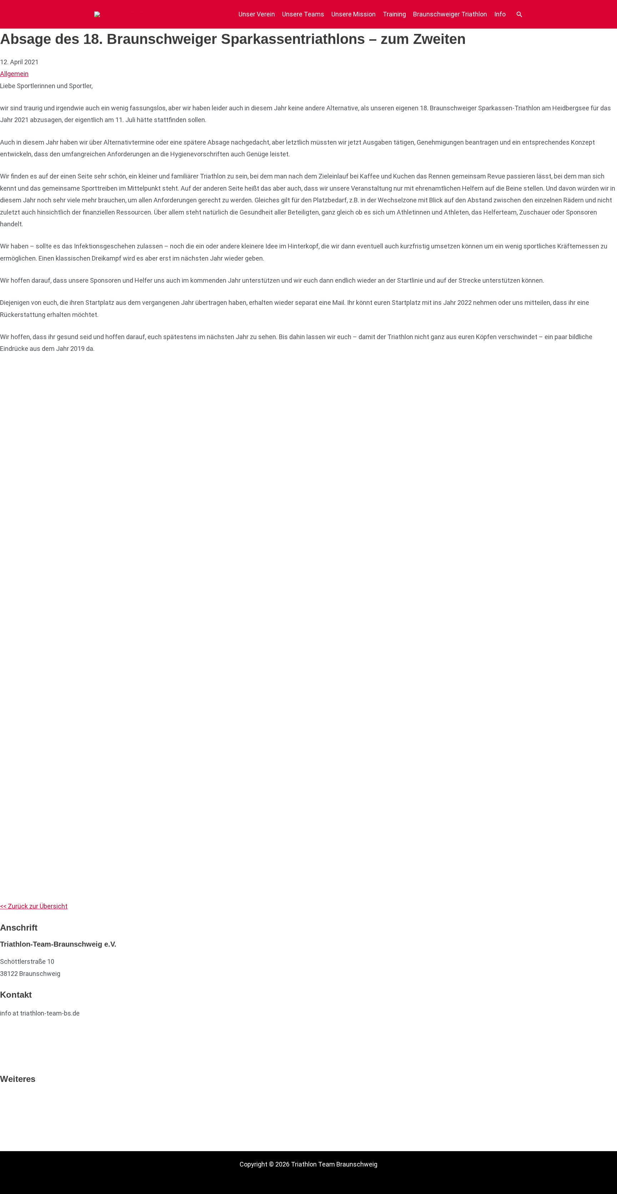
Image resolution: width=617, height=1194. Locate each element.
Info (500, 14)
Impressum (16, 1121)
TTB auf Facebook (26, 1035)
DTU (6, 1097)
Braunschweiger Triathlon (450, 14)
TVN (6, 1109)
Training (394, 14)
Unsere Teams (303, 14)
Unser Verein (257, 14)
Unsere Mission (353, 14)
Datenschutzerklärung (32, 1133)
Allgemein (14, 73)
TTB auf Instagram (27, 1057)
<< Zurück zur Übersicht (33, 906)
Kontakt (11, 1145)
